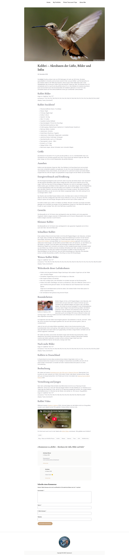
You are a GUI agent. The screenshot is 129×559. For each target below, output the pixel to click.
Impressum (69, 553)
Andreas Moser (47, 453)
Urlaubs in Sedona (53, 405)
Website (40, 517)
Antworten (45, 463)
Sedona (69, 438)
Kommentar (41, 490)
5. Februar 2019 (46, 455)
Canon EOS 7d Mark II (44, 241)
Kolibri (58, 438)
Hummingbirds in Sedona (68, 241)
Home (48, 2)
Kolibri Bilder (65, 431)
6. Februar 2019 (48, 471)
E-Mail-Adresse (42, 511)
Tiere (74, 438)
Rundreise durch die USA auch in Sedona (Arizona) (64, 372)
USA (79, 438)
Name (39, 505)
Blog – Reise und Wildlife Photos (46, 438)
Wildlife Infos (85, 438)
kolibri (40, 435)
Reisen (63, 438)
